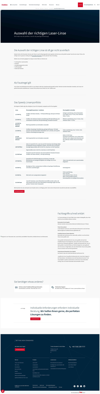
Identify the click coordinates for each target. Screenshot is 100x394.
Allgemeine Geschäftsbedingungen (40, 387)
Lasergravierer (35, 364)
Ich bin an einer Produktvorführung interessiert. (32, 288)
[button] (2, 391)
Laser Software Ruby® (72, 364)
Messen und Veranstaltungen (20, 375)
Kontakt (80, 4)
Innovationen (17, 367)
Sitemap (60, 387)
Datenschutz (35, 385)
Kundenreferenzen (18, 373)
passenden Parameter (37, 55)
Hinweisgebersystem (52, 387)
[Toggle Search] (95, 4)
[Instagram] (74, 386)
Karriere (16, 371)
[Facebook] (81, 386)
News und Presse (18, 369)
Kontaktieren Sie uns (35, 318)
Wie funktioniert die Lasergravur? (56, 362)
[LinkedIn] (78, 386)
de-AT (98, 4)
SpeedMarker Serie (36, 372)
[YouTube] (84, 386)
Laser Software (71, 367)
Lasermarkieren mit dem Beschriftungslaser (58, 368)
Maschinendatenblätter (72, 362)
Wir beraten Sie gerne (19, 191)
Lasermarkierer (35, 367)
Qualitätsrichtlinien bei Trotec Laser (21, 377)
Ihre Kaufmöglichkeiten (88, 4)
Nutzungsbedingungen (50, 385)
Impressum (42, 385)
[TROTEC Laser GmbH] (5, 5)
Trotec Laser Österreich (19, 362)
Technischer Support (68, 288)
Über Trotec (17, 364)
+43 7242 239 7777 (78, 346)
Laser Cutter (35, 362)
